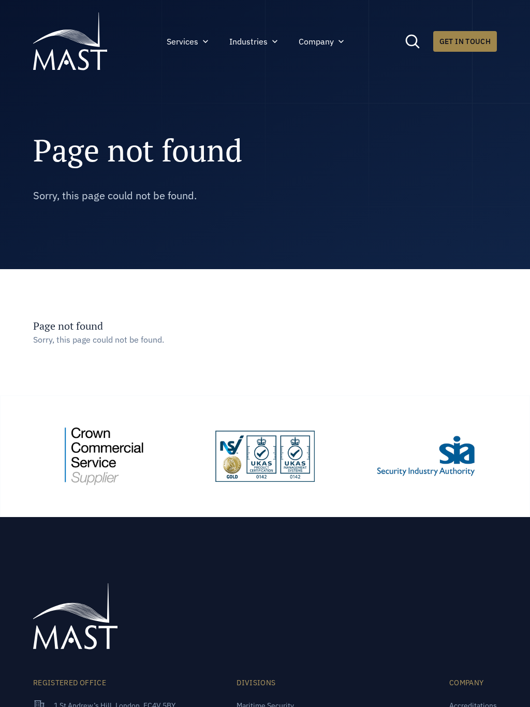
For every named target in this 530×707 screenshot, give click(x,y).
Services (182, 41)
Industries (248, 41)
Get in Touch (465, 41)
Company (316, 41)
